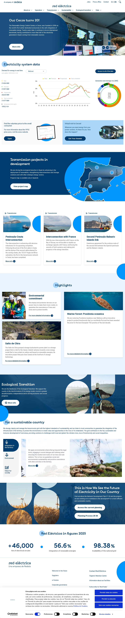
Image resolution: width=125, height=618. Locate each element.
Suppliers (55, 575)
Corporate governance (59, 585)
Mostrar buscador (120, 2)
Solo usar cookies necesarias (109, 605)
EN (115, 2)
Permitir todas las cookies (109, 592)
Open (10, 138)
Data (98, 10)
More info (16, 47)
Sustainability (67, 10)
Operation (38, 10)
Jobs (88, 2)
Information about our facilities (99, 580)
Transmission (52, 10)
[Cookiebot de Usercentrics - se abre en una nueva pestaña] (12, 614)
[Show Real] (45, 78)
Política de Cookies (80, 606)
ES (112, 2)
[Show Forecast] (52, 78)
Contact (106, 2)
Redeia (18, 2)
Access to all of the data (105, 71)
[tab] (11, 445)
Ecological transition (83, 10)
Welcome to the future (59, 571)
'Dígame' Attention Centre (98, 576)
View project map (21, 186)
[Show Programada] (62, 78)
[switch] (57, 614)
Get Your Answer (75, 138)
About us (27, 10)
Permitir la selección (109, 599)
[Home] (62, 6)
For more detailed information (39, 315)
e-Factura (55, 580)
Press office (97, 2)
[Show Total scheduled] (74, 78)
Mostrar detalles (104, 614)
